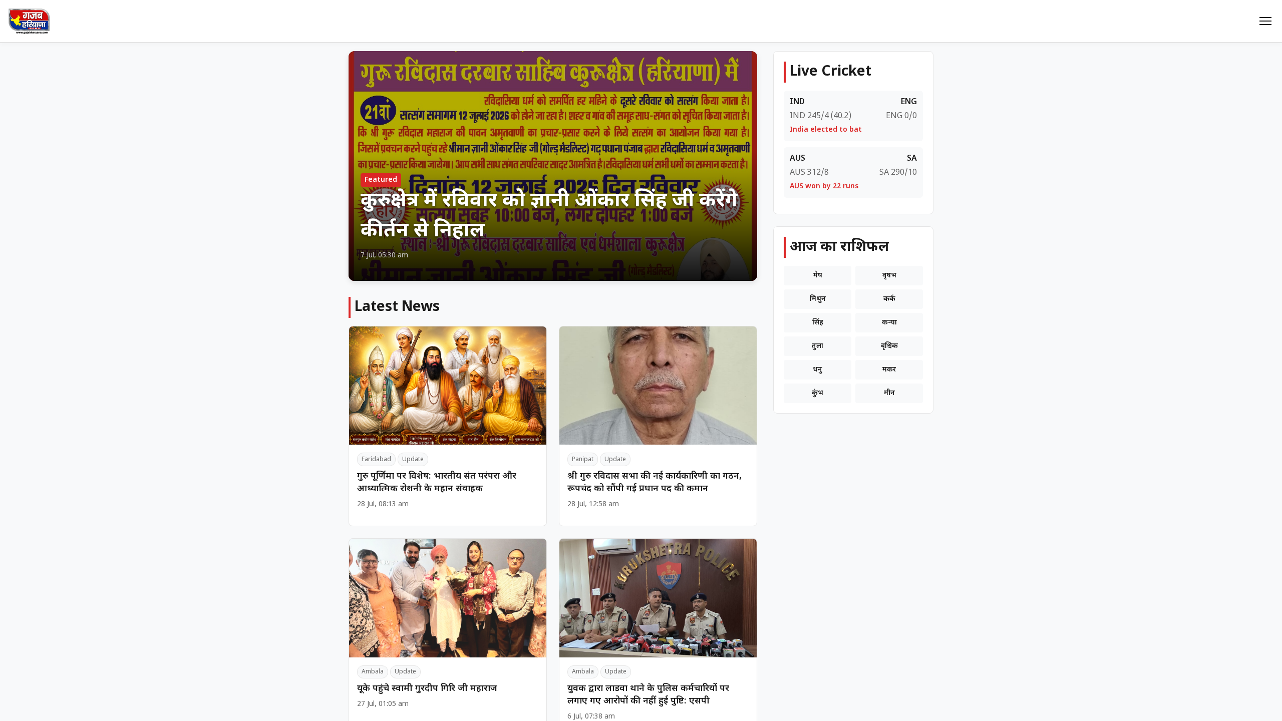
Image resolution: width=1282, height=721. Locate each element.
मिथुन (818, 299)
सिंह (817, 322)
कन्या (889, 322)
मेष (817, 275)
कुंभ (817, 393)
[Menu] (1265, 21)
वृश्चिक (889, 346)
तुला (817, 346)
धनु (817, 370)
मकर (889, 370)
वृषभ (889, 275)
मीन (889, 393)
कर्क (889, 299)
